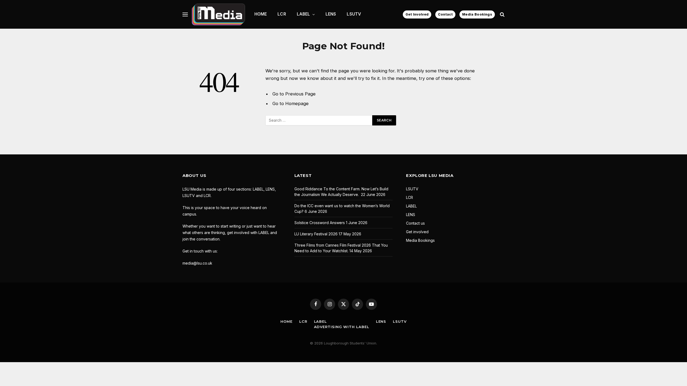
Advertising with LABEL (341, 327)
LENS (331, 14)
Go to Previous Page (294, 93)
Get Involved (417, 14)
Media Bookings (477, 14)
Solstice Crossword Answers (319, 222)
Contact (445, 14)
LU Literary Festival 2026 (316, 234)
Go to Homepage (290, 103)
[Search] (502, 14)
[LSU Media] (218, 14)
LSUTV (354, 14)
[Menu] (185, 14)
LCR (281, 14)
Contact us (415, 223)
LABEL (303, 14)
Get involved (417, 231)
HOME (260, 14)
